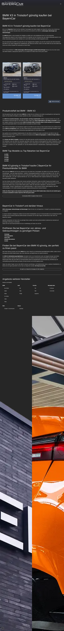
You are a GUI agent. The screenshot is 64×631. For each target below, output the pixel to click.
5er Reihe (6, 288)
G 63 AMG (52, 291)
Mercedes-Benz (51, 285)
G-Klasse (52, 288)
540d (5, 291)
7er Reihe (6, 296)
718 (35, 288)
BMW (3, 285)
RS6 (20, 291)
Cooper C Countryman (9, 308)
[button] (3, 628)
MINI (3, 306)
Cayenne (37, 293)
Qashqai (21, 308)
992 (35, 291)
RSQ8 (21, 293)
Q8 (20, 288)
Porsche (34, 285)
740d (5, 299)
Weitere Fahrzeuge (55, 101)
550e (5, 293)
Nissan (19, 306)
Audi (19, 285)
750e (5, 301)
